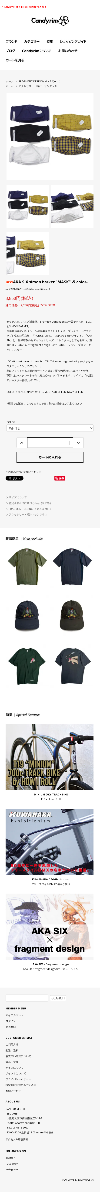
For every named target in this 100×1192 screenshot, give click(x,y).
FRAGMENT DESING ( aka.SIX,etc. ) (39, 81)
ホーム (9, 81)
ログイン (11, 1021)
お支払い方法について (18, 1056)
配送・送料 (12, 1050)
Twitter (10, 1157)
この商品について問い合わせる (23, 472)
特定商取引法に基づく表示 (21, 1085)
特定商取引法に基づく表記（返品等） (30, 503)
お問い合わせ (13, 1090)
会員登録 (11, 1026)
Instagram (12, 1169)
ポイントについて (16, 1073)
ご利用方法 (12, 1044)
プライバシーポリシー (18, 1079)
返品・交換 (12, 1062)
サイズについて (18, 497)
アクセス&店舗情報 (17, 1139)
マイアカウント (14, 1015)
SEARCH (58, 998)
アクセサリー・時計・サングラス (38, 86)
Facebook (12, 1163)
